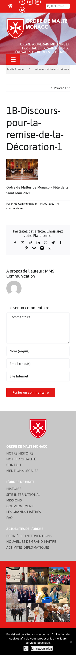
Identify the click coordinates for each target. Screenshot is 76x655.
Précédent (62, 88)
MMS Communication (24, 203)
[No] (71, 642)
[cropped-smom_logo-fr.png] (38, 20)
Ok (26, 648)
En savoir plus (41, 648)
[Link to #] (10, 6)
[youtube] (22, 10)
